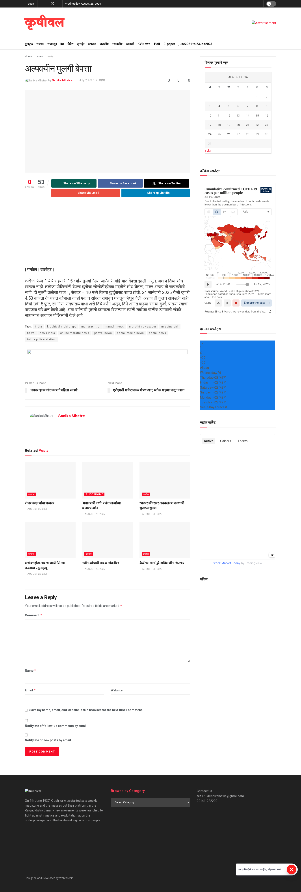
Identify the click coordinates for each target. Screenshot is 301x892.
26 (228, 134)
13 (238, 115)
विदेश (70, 44)
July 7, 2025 (86, 80)
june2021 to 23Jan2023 (195, 44)
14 (247, 115)
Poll (157, 44)
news (31, 333)
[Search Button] (274, 43)
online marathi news (74, 333)
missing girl (169, 326)
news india (47, 333)
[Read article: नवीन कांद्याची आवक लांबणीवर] (107, 540)
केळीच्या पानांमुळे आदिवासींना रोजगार (161, 563)
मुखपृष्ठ (29, 44)
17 (209, 124)
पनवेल (51, 56)
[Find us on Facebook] (41, 4)
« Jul (208, 150)
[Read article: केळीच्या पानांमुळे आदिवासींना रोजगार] (164, 540)
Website (117, 690)
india (38, 326)
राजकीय (104, 44)
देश (62, 44)
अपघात (92, 44)
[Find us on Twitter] (52, 4)
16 (266, 115)
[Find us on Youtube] (58, 4)
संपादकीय (117, 44)
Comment (33, 615)
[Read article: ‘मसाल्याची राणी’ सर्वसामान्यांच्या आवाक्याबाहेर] (107, 480)
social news (157, 333)
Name (30, 670)
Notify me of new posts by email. (48, 740)
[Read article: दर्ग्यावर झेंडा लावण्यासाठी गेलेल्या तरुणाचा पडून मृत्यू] (50, 540)
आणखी (130, 44)
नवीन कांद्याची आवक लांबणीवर (100, 563)
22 (257, 124)
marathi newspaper (142, 326)
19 (228, 124)
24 (209, 134)
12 (228, 115)
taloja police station (41, 339)
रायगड (40, 44)
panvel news (103, 333)
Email (30, 690)
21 (247, 124)
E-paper (169, 44)
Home (28, 56)
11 (219, 115)
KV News (144, 44)
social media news (130, 333)
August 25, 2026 (94, 569)
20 (238, 124)
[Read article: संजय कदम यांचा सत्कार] (50, 480)
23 (266, 124)
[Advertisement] (107, 236)
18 (219, 124)
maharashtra (90, 326)
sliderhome (94, 494)
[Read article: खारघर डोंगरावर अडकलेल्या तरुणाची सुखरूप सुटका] (164, 480)
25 (219, 134)
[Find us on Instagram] (47, 4)
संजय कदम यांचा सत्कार (39, 503)
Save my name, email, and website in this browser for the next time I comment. (86, 710)
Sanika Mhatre (62, 80)
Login (31, 3)
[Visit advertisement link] (264, 23)
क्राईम (80, 44)
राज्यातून (52, 44)
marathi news (114, 326)
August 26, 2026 (37, 509)
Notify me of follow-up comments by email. (56, 726)
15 (257, 115)
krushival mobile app (61, 326)
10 (209, 115)
